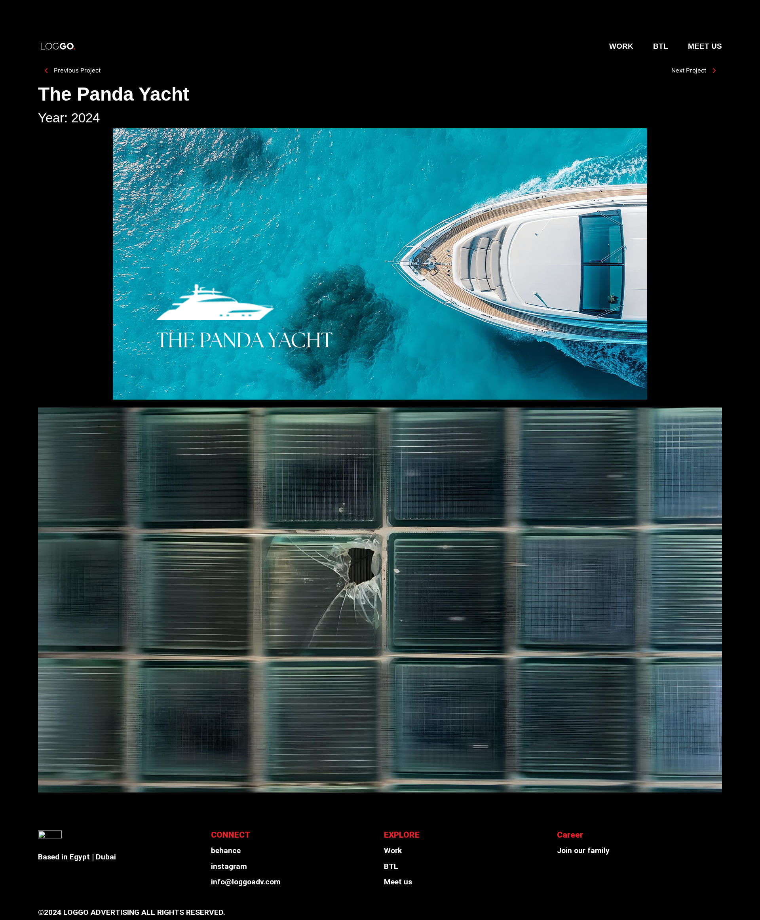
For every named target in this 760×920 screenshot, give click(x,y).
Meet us (398, 881)
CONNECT (231, 835)
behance (226, 850)
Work (393, 850)
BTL (660, 46)
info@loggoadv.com (246, 881)
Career (570, 835)
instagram (229, 866)
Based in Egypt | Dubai (77, 856)
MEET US (705, 46)
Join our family (583, 850)
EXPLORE (402, 835)
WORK (621, 46)
